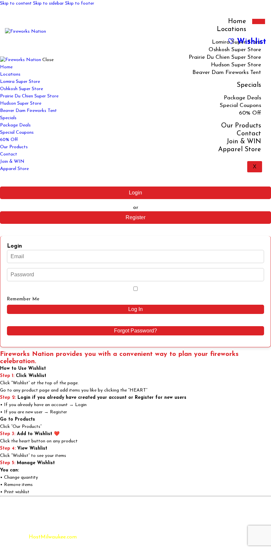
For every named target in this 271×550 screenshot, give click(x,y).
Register (135, 217)
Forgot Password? (135, 330)
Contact (249, 133)
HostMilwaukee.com (53, 537)
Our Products (241, 125)
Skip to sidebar (48, 3)
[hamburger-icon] (258, 21)
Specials (249, 85)
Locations (231, 29)
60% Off (250, 113)
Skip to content (16, 3)
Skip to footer (79, 3)
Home (237, 21)
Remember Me (23, 299)
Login (135, 192)
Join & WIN (243, 141)
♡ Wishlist (247, 42)
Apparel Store (239, 149)
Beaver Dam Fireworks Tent (226, 72)
